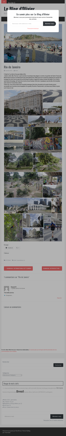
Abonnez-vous (49, 23)
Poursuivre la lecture (33, 28)
